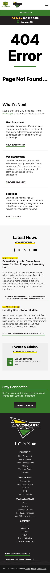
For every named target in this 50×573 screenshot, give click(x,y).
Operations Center (25, 484)
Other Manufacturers (25, 462)
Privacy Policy (30, 569)
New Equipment (25, 456)
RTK (25, 491)
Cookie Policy (42, 569)
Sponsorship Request (25, 541)
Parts (25, 503)
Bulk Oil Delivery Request (25, 516)
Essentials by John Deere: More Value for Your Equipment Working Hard (23, 264)
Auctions (25, 472)
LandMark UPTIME (25, 509)
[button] (25, 13)
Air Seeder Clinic (23, 359)
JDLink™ (25, 488)
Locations (25, 525)
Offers (25, 466)
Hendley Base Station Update (20, 310)
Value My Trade (25, 469)
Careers (25, 531)
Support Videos (25, 494)
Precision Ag (25, 481)
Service (25, 506)
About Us (25, 528)
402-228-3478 (31, 18)
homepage (7, 113)
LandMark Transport (25, 513)
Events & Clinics (25, 538)
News (25, 535)
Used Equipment (25, 459)
